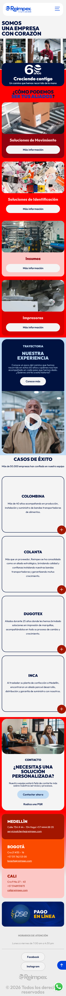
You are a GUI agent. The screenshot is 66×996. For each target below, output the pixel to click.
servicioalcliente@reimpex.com (24, 831)
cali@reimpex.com (17, 890)
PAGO (44, 914)
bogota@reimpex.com (19, 860)
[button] (33, 422)
